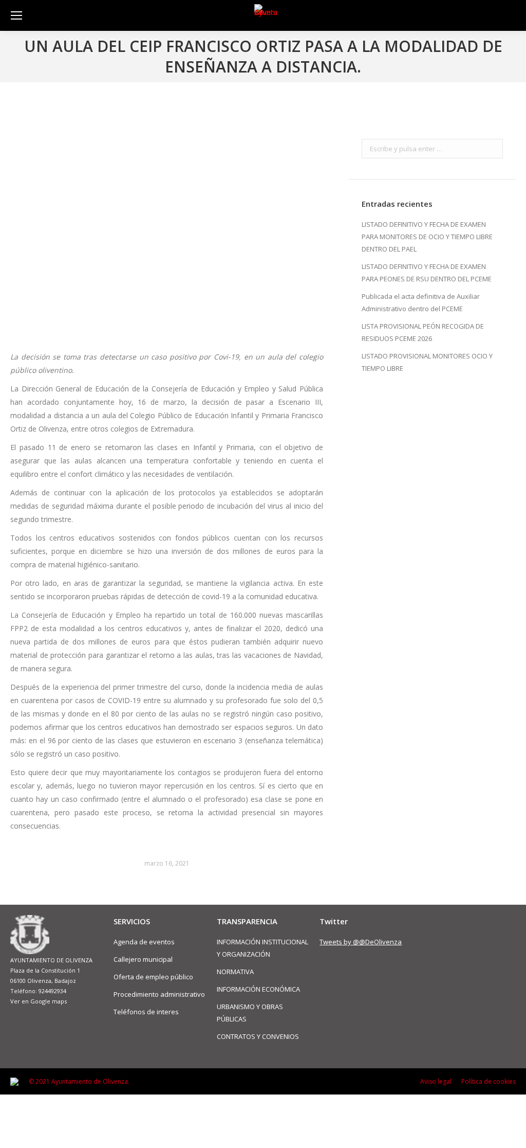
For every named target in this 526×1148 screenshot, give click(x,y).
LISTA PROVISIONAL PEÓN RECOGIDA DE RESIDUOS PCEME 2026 (423, 332)
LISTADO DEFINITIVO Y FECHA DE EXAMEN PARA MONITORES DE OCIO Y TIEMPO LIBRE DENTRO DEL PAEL (427, 237)
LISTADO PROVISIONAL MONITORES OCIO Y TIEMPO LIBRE (427, 362)
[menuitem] (436, 1082)
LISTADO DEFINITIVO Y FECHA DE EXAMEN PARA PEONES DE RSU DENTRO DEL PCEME (427, 272)
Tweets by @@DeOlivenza (361, 941)
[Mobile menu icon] (16, 15)
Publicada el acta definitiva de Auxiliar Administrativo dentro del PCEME (421, 302)
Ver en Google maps (38, 1001)
